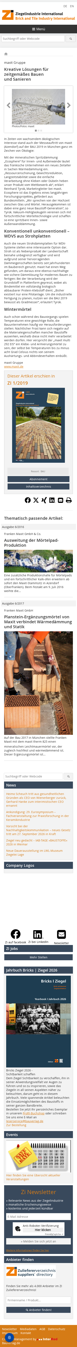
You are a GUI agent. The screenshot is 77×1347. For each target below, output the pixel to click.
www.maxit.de (13, 366)
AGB (42, 1329)
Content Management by (19, 1339)
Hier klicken (43, 1230)
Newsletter (9, 1329)
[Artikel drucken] (69, 500)
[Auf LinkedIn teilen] (52, 502)
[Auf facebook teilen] (28, 502)
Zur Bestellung (16, 1125)
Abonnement (38, 479)
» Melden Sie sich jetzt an (38, 1241)
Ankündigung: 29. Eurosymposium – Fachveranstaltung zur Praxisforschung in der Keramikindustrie (37, 816)
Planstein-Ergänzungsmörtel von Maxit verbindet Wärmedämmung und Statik (38, 621)
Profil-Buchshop (34, 1113)
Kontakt (26, 1333)
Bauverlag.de (11, 1343)
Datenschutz (56, 1329)
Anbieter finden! (40, 1310)
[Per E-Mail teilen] (60, 500)
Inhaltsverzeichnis (38, 486)
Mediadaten (28, 1329)
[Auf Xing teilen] (44, 502)
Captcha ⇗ (54, 1234)
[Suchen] (71, 38)
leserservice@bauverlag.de (24, 1121)
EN (72, 6)
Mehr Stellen (38, 957)
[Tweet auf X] (36, 502)
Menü (40, 29)
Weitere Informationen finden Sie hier (27, 1250)
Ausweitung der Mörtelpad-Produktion (31, 542)
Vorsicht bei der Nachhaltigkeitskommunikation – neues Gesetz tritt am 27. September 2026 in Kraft (38, 830)
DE (65, 6)
